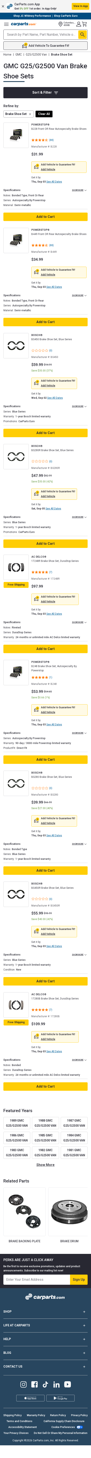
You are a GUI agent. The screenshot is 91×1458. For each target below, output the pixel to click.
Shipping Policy (12, 1415)
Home (7, 54)
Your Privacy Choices (29, 1451)
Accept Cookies (62, 1451)
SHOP (7, 1311)
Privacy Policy (79, 1415)
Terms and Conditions (19, 1421)
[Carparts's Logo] (23, 24)
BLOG (7, 1352)
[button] (45, 6)
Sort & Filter (42, 92)
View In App (80, 6)
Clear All (44, 114)
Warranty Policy (36, 1415)
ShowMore (45, 1165)
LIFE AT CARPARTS (16, 1325)
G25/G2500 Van (36, 54)
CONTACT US (12, 1366)
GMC (18, 54)
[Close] (84, 1434)
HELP (7, 1339)
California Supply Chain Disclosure (64, 1421)
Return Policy (58, 1415)
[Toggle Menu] (6, 24)
